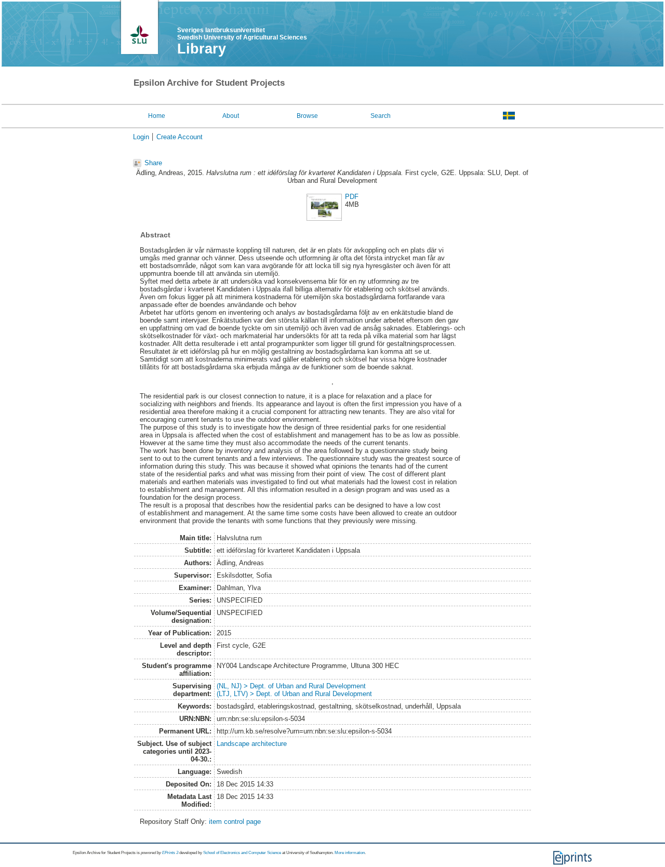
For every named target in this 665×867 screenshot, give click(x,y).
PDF (351, 197)
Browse (307, 115)
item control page (235, 821)
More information (350, 852)
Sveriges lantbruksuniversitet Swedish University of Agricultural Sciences (242, 33)
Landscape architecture (252, 744)
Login (141, 137)
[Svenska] (509, 115)
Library (201, 49)
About (230, 115)
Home (156, 115)
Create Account (179, 137)
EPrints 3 (170, 852)
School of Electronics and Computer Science (242, 852)
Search (380, 115)
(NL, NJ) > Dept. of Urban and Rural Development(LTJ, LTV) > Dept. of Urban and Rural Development (294, 690)
